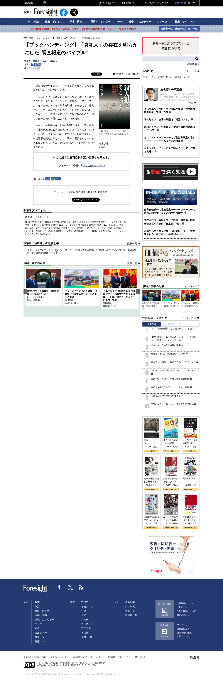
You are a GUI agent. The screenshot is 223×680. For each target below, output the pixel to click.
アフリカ (86, 628)
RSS (45, 3)
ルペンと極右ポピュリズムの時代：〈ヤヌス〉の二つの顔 (170, 518)
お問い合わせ (132, 3)
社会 (131, 21)
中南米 (84, 619)
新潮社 (194, 657)
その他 (84, 632)
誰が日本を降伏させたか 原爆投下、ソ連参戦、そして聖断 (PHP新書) (170, 480)
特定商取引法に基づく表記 (35, 657)
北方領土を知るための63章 (170, 441)
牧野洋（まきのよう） (37, 217)
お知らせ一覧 (190, 71)
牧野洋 (36, 61)
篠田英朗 (69, 300)
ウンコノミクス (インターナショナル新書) (190, 518)
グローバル (87, 637)
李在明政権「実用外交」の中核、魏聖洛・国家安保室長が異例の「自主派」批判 (169, 222)
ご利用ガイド (108, 3)
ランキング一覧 (189, 318)
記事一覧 (132, 243)
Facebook (59, 587)
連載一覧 (180, 28)
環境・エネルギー (100, 21)
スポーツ (162, 21)
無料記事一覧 (190, 286)
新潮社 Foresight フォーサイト (41, 12)
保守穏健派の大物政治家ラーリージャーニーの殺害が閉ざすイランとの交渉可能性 (169, 211)
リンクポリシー (97, 657)
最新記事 (130, 602)
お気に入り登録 (122, 74)
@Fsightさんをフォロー (87, 199)
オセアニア (87, 606)
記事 (31, 38)
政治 (36, 21)
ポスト (98, 74)
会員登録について (185, 603)
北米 (83, 615)
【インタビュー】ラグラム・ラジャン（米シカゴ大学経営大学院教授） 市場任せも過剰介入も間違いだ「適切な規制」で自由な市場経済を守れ (81, 251)
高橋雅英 (107, 303)
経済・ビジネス (53, 21)
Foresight (35, 589)
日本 (39, 64)
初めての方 (157, 3)
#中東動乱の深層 (40, 29)
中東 (83, 611)
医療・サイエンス (184, 21)
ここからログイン (95, 165)
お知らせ (147, 70)
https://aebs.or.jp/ (43, 667)
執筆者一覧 (166, 28)
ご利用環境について (186, 611)
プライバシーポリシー (60, 657)
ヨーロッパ (87, 624)
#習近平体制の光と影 (93, 29)
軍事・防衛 (76, 21)
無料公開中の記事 (34, 263)
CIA (33, 64)
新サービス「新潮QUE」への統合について (166, 77)
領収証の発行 (183, 628)
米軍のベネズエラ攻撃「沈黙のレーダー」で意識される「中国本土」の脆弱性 (169, 233)
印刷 (137, 74)
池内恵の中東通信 (171, 89)
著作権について (80, 657)
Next (138, 291)
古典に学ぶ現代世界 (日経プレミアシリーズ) (151, 518)
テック (121, 21)
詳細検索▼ (193, 64)
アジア (36, 68)
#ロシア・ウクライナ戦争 (122, 29)
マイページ (182, 625)
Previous (25, 291)
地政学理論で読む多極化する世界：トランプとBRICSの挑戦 (151, 480)
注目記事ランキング (154, 318)
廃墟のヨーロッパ (151, 441)
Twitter (70, 587)
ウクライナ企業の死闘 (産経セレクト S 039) (190, 442)
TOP (27, 21)
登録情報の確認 (184, 632)
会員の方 (185, 3)
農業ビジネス (189, 478)
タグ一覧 (193, 28)
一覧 (191, 102)
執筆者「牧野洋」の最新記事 (41, 243)
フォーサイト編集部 (35, 297)
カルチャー (145, 21)
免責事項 (111, 657)
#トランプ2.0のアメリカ (65, 29)
